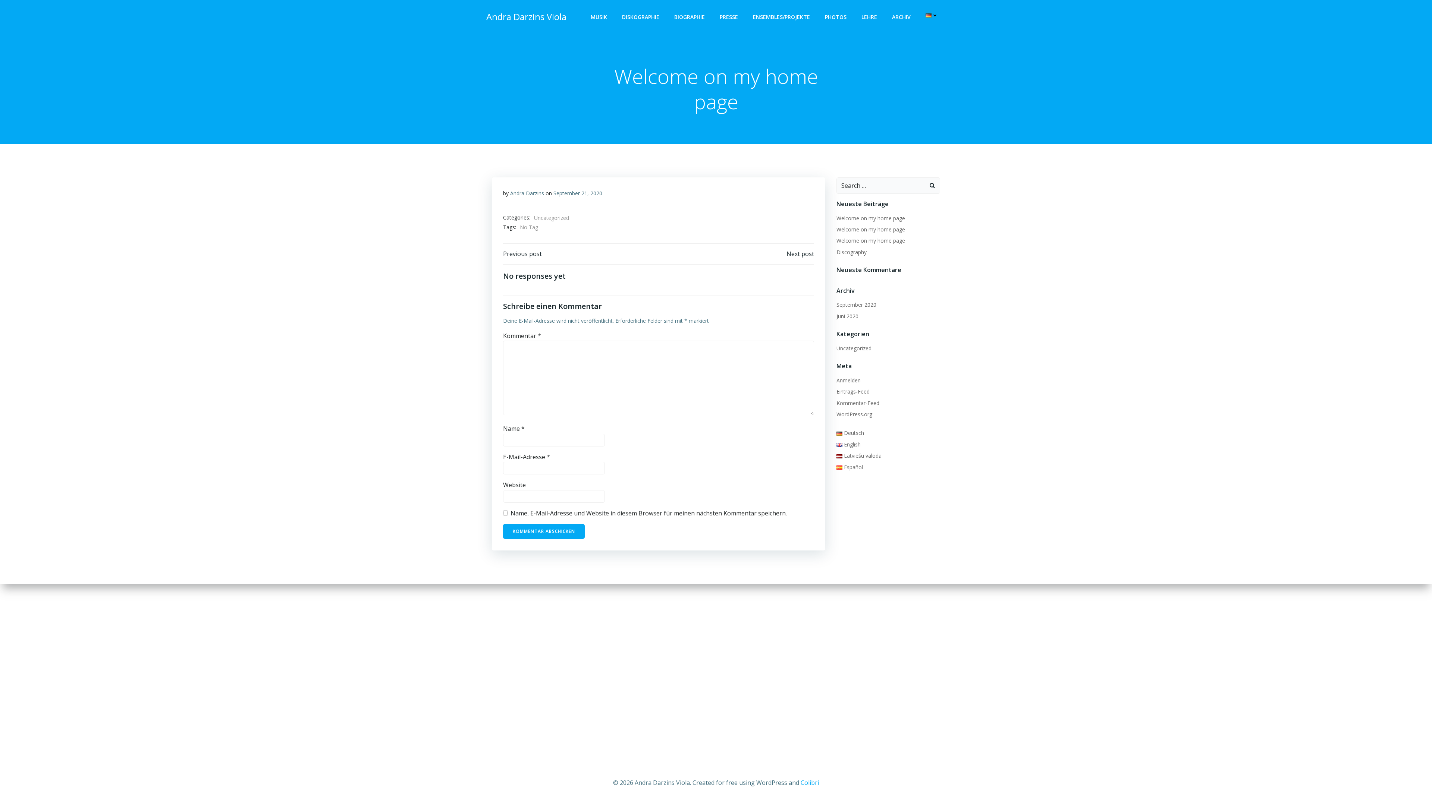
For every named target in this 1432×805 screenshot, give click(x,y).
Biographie (689, 16)
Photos (836, 16)
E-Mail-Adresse (526, 457)
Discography (851, 252)
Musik (599, 16)
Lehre (869, 16)
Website (514, 485)
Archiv (901, 16)
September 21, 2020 (577, 193)
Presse (729, 16)
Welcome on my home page (870, 218)
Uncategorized (551, 217)
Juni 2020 (847, 316)
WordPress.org (854, 414)
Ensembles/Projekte (781, 16)
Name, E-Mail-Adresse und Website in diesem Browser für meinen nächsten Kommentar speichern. (649, 513)
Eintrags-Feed (853, 391)
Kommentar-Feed (857, 403)
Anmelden (848, 380)
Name (514, 428)
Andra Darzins (527, 193)
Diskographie (640, 16)
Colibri (810, 783)
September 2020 (856, 304)
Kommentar (522, 336)
